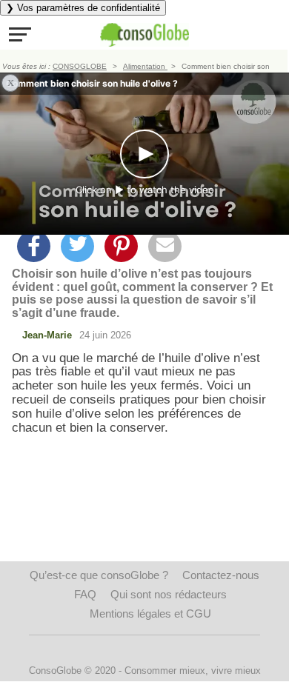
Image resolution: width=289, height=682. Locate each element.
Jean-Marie (47, 335)
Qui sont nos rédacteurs (168, 594)
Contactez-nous (220, 575)
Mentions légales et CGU (150, 613)
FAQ (85, 594)
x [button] (10, 81)
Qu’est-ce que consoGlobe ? (99, 575)
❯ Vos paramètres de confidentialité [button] (83, 7)
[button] (20, 34)
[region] (144, 549)
